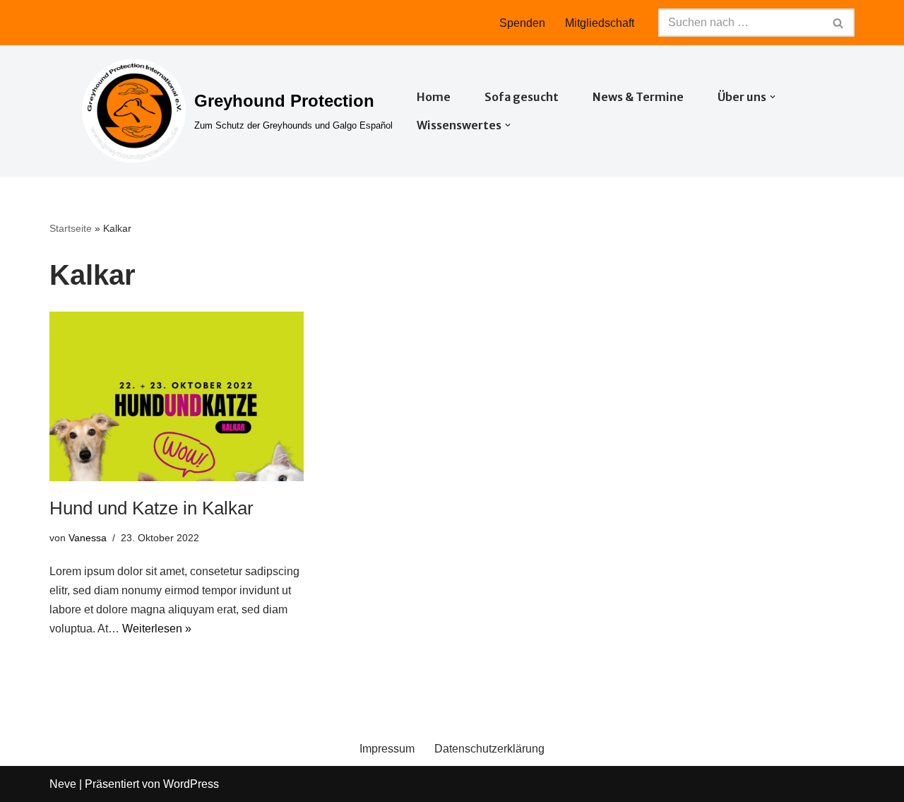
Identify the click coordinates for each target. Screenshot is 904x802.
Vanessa (88, 537)
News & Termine (638, 97)
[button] (772, 97)
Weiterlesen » (156, 629)
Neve (62, 784)
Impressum (387, 749)
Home (434, 97)
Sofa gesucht (521, 97)
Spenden (522, 23)
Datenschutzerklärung (489, 749)
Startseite (70, 228)
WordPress (191, 784)
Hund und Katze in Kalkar (151, 508)
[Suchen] (839, 22)
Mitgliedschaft (599, 23)
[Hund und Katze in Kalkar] (176, 396)
